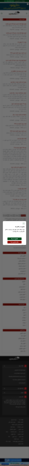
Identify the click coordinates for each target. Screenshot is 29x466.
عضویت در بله (14, 239)
